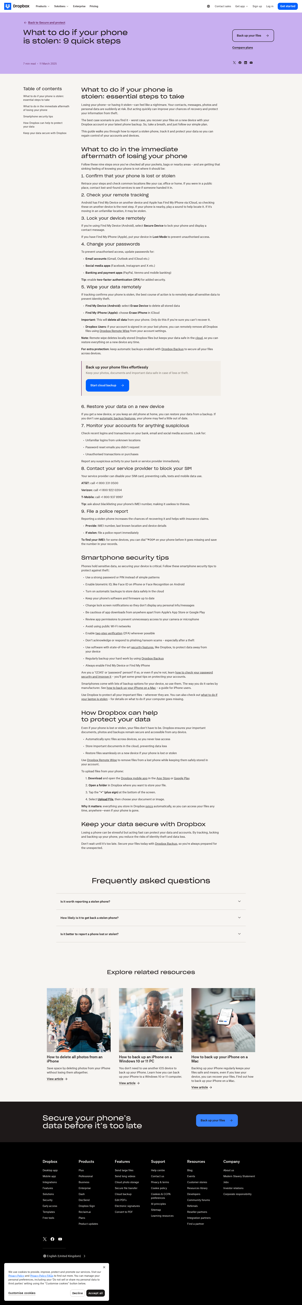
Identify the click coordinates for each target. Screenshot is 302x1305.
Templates (49, 1211)
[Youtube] (60, 1239)
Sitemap (156, 1209)
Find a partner (195, 1223)
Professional (86, 1176)
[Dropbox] (19, 6)
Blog (190, 1170)
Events (191, 1176)
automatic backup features (117, 418)
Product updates (88, 1223)
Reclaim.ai (85, 1211)
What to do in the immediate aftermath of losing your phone (46, 108)
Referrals (192, 1205)
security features (142, 647)
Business (84, 1182)
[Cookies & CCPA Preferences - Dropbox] (56, 1282)
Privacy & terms (160, 1182)
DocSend (84, 1199)
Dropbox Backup (172, 349)
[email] (251, 63)
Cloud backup (123, 1194)
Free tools (48, 1217)
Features (48, 1188)
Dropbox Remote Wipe (115, 331)
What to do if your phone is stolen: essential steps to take (43, 98)
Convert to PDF (124, 1211)
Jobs (226, 1182)
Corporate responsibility (237, 1194)
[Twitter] (45, 1239)
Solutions (48, 1194)
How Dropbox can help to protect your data (42, 124)
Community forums (198, 1199)
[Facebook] (52, 1239)
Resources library (197, 1188)
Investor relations (233, 1188)
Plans (82, 1217)
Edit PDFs (121, 1199)
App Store (163, 778)
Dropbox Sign (87, 1205)
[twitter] (234, 63)
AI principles (158, 1203)
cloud (199, 338)
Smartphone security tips (38, 116)
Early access (50, 1205)
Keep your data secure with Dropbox (44, 133)
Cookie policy (159, 1188)
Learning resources (162, 1215)
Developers (193, 1194)
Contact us (157, 1176)
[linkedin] (245, 63)
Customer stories (197, 1182)
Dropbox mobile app (134, 778)
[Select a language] (208, 6)
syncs (149, 806)
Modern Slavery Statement (239, 1176)
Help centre (158, 1170)
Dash (82, 1194)
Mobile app (49, 1176)
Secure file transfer (126, 1188)
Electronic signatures (127, 1205)
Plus (81, 1170)
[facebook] (240, 63)
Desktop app (50, 1170)
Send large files (124, 1170)
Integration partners (199, 1217)
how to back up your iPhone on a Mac (131, 688)
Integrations (50, 1182)
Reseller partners (197, 1211)
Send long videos (125, 1176)
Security (47, 1199)
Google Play (181, 778)
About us (228, 1170)
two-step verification (109, 633)
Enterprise (85, 1188)
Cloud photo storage (127, 1182)
